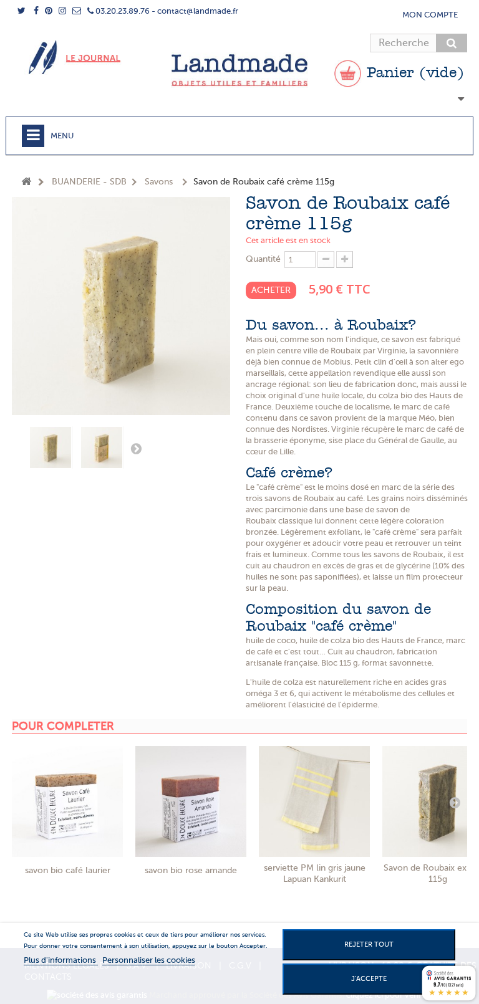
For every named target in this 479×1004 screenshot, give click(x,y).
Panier (413, 73)
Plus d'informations (61, 960)
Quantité (263, 259)
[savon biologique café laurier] (67, 801)
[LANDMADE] (239, 70)
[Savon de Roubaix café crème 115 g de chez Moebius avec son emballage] (102, 447)
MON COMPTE (430, 14)
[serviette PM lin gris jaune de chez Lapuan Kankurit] (314, 801)
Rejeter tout (369, 944)
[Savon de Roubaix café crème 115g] (51, 447)
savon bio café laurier (67, 870)
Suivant (136, 448)
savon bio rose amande (191, 870)
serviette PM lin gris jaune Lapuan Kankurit (314, 873)
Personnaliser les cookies (148, 960)
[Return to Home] (26, 182)
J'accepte (369, 979)
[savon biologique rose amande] (190, 801)
